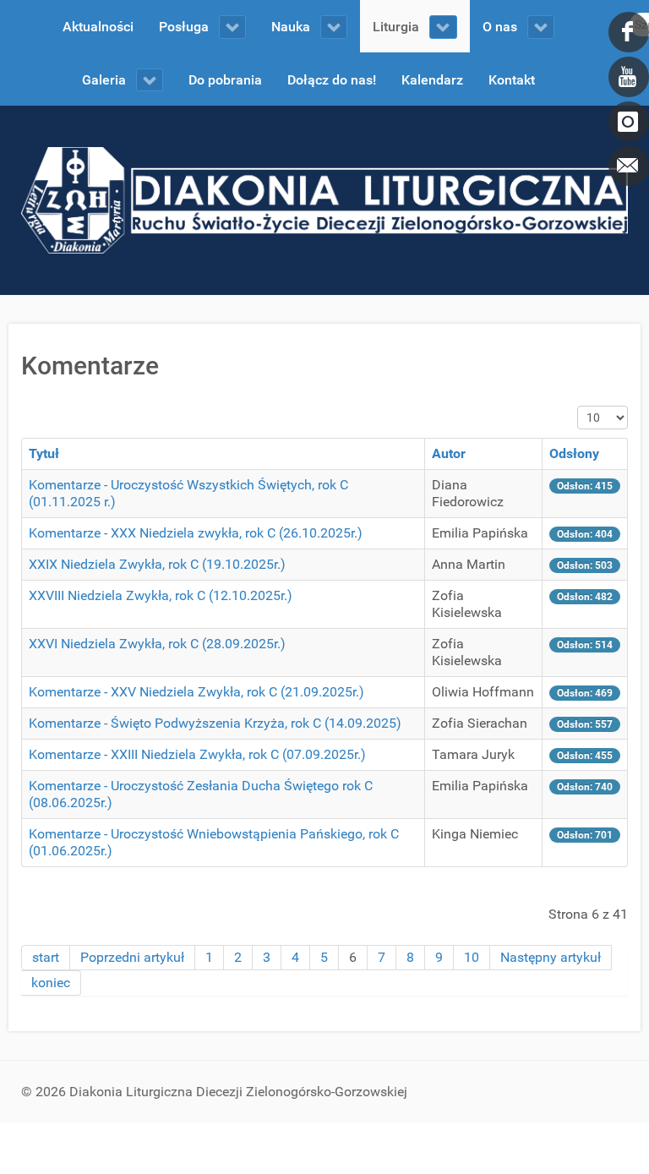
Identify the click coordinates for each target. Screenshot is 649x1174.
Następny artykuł (550, 957)
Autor (449, 453)
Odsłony (574, 453)
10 (471, 957)
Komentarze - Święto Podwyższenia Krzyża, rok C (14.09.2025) (215, 723)
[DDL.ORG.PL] (324, 199)
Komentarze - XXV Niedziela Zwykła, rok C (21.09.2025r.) (196, 692)
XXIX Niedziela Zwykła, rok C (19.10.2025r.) (157, 564)
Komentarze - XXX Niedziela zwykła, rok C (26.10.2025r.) (196, 533)
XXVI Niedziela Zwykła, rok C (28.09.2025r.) (157, 644)
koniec (50, 983)
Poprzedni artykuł (132, 957)
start (45, 957)
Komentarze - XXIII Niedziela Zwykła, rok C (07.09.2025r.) (197, 754)
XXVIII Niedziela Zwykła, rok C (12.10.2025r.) (160, 595)
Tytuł (44, 453)
